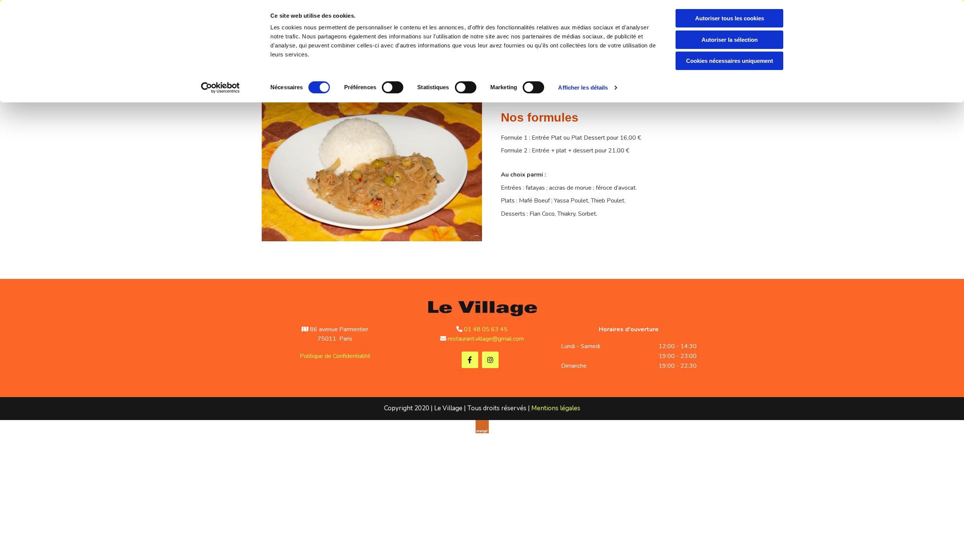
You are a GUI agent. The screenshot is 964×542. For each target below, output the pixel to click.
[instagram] (490, 359)
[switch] (392, 87)
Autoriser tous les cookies (729, 18)
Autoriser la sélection (730, 40)
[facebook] (469, 359)
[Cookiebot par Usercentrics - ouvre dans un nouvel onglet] (220, 87)
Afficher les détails (583, 87)
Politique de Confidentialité (335, 356)
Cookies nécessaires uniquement (729, 61)
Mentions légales (555, 408)
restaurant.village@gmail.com (486, 339)
